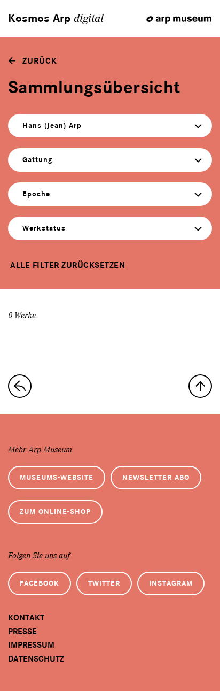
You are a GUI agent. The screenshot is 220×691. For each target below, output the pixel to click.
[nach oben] (200, 386)
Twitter (104, 583)
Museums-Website (56, 477)
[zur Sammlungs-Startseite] (20, 386)
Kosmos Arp (56, 19)
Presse (22, 631)
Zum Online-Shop (55, 511)
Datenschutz (36, 659)
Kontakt (26, 618)
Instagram (171, 583)
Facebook (39, 583)
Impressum (31, 645)
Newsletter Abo (156, 477)
